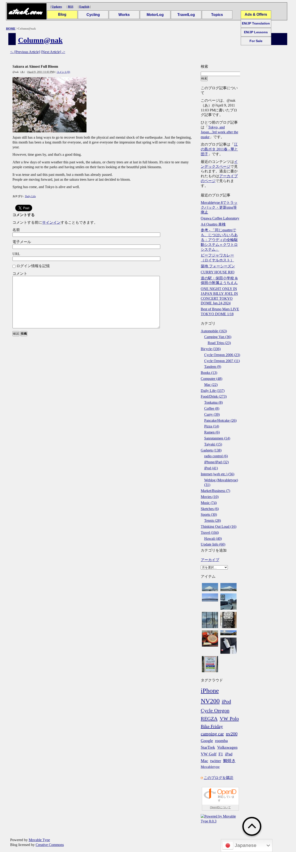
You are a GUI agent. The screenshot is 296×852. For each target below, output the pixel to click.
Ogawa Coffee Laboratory (220, 218)
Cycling (93, 15)
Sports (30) (209, 514)
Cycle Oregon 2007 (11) (222, 361)
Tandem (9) (212, 367)
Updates (57, 6)
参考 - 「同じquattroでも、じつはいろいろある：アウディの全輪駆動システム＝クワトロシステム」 (219, 239)
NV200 (210, 701)
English (84, 6)
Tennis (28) (212, 520)
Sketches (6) (210, 509)
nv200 (231, 733)
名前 (16, 230)
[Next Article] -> (53, 52)
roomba (221, 740)
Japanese (244, 845)
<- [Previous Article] (25, 52)
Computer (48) (211, 379)
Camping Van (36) (217, 337)
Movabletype (210, 767)
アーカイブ (210, 560)
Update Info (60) (213, 544)
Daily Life (30, 196)
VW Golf (208, 754)
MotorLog (155, 15)
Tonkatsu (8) (213, 402)
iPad (228, 754)
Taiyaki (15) (213, 444)
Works (124, 15)
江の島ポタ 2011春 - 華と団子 (219, 149)
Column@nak (40, 40)
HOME (10, 28)
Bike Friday (212, 726)
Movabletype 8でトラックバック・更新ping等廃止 (219, 207)
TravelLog (186, 15)
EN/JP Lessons (256, 32)
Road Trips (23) (219, 343)
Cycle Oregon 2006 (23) (222, 355)
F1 (221, 754)
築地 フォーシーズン (218, 266)
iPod (226, 701)
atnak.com (25, 11)
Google (207, 740)
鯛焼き (229, 760)
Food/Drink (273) (214, 396)
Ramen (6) (212, 432)
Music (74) (209, 503)
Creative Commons (50, 845)
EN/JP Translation (256, 23)
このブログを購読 (218, 778)
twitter (215, 760)
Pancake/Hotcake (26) (220, 420)
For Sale (256, 41)
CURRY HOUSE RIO (217, 272)
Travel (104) (210, 532)
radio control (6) (216, 456)
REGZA (209, 718)
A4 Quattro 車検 (213, 224)
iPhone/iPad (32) (216, 462)
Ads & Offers (256, 14)
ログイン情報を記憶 (33, 266)
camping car (212, 733)
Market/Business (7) (215, 491)
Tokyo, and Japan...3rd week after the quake (219, 132)
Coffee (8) (211, 408)
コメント (19, 273)
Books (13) (209, 373)
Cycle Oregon (215, 710)
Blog (62, 14)
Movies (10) (210, 497)
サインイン (51, 222)
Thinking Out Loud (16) (218, 526)
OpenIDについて (220, 807)
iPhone (210, 690)
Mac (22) (211, 385)
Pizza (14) (211, 426)
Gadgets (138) (211, 450)
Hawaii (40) (213, 539)
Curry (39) (212, 414)
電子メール (21, 242)
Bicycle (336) (211, 349)
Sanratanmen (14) (217, 438)
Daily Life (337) (213, 391)
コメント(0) (63, 71)
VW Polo (229, 718)
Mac (204, 760)
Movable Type (39, 840)
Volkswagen (227, 747)
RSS (70, 6)
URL (16, 254)
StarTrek (208, 747)
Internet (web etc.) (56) (217, 474)
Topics (217, 15)
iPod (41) (211, 468)
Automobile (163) (214, 331)
